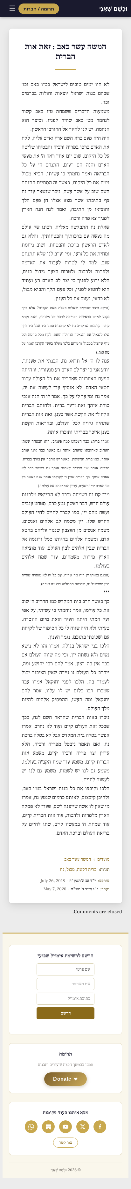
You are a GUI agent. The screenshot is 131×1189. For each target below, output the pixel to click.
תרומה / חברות (39, 9)
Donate (62, 1079)
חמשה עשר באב (77, 859)
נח (62, 869)
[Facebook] (99, 1126)
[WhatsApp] (31, 1126)
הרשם (66, 1013)
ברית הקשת (86, 869)
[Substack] (48, 1126)
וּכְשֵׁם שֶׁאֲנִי (113, 8)
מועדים (103, 859)
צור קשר (65, 1142)
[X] (82, 1126)
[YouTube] (65, 1126)
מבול (70, 869)
